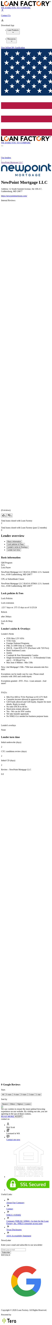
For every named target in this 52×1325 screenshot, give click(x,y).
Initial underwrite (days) (11, 742)
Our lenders (6, 157)
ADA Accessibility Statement (18, 1236)
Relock (4, 612)
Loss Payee (6, 567)
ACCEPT (18, 1116)
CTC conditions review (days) (14, 751)
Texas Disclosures (14, 1230)
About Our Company (15, 1203)
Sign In (4, 47)
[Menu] (2, 145)
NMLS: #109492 (13, 1215)
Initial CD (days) (8, 760)
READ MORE (7, 1116)
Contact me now (13, 1139)
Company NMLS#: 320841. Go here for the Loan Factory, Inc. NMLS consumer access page (27, 1222)
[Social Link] (26, 1305)
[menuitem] (13, 31)
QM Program (6, 563)
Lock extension (7, 603)
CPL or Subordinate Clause (12, 579)
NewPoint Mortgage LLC (12, 162)
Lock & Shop (7, 621)
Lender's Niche (7, 634)
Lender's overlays (8, 725)
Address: (5, 189)
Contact (9, 1209)
